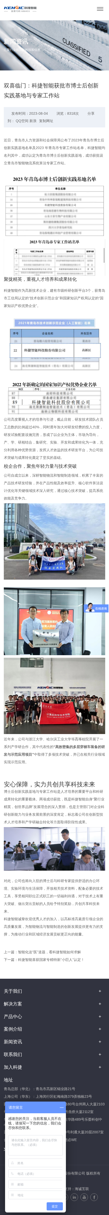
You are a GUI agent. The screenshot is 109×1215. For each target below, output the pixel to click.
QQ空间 (22, 121)
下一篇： (44, 960)
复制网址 (46, 121)
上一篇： (42, 952)
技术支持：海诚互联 (73, 1189)
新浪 (33, 121)
